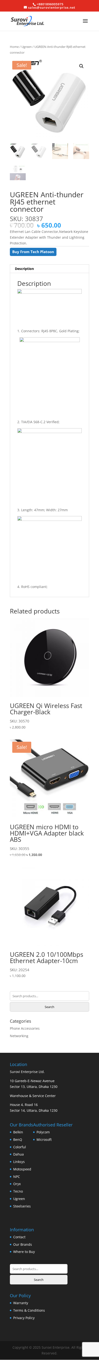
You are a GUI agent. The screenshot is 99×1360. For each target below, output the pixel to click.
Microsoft (44, 1139)
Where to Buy (24, 1251)
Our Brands (22, 1244)
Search (49, 1007)
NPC (16, 1176)
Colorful (19, 1147)
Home (14, 47)
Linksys (19, 1161)
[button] (81, 66)
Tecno (18, 1191)
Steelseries (22, 1206)
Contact (19, 1237)
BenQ (17, 1139)
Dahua (18, 1154)
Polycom (43, 1132)
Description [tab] (24, 268)
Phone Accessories (25, 1028)
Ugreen (26, 47)
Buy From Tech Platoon (33, 251)
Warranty (20, 1303)
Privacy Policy (24, 1317)
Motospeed (22, 1169)
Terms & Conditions (29, 1310)
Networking (19, 1036)
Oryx (17, 1183)
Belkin (18, 1132)
